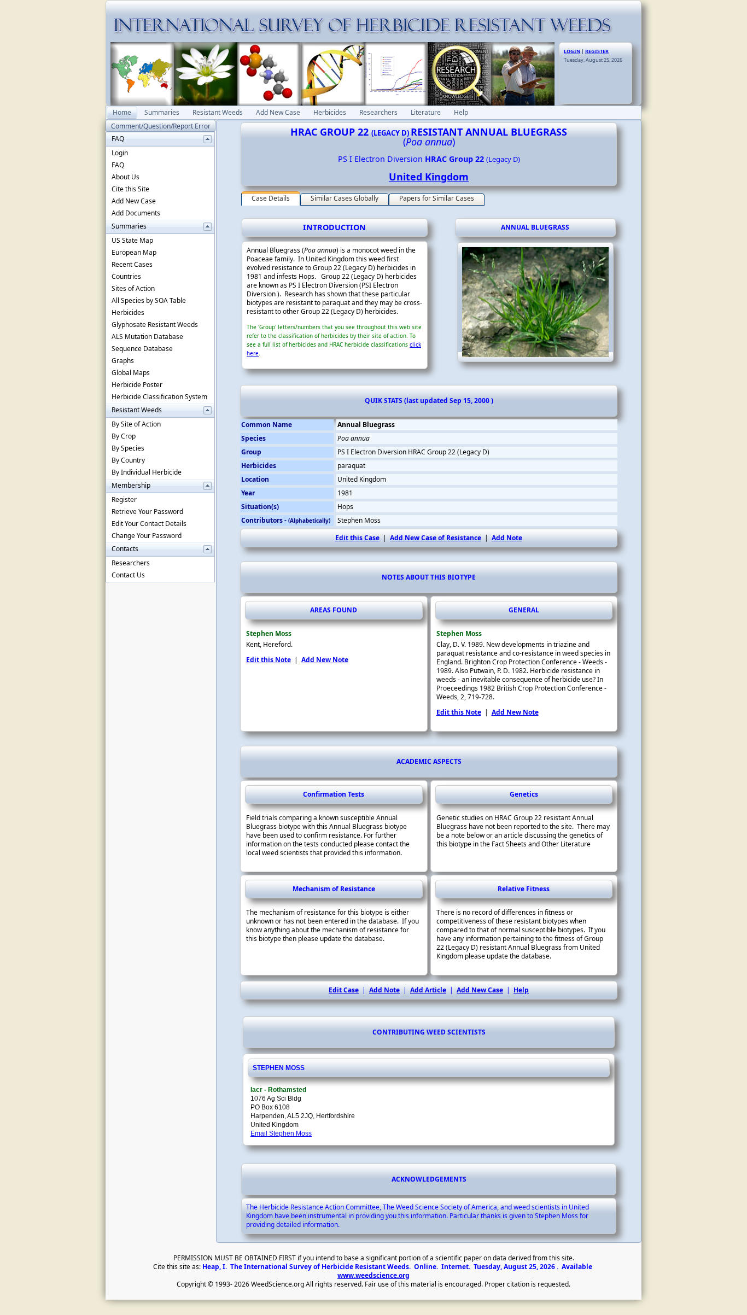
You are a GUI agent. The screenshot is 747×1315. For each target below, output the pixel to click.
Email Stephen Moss (281, 1133)
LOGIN (572, 51)
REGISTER (597, 51)
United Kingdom (429, 176)
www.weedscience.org (373, 1275)
